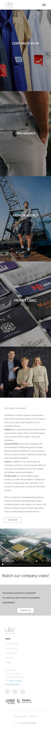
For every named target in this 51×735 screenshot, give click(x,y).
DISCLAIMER (20, 716)
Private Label (11, 653)
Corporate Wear (12, 643)
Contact (8, 662)
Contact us (25, 610)
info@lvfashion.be (12, 684)
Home (7, 639)
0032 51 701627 (15, 681)
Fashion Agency (11, 648)
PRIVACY (33, 716)
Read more (13, 520)
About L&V (9, 658)
